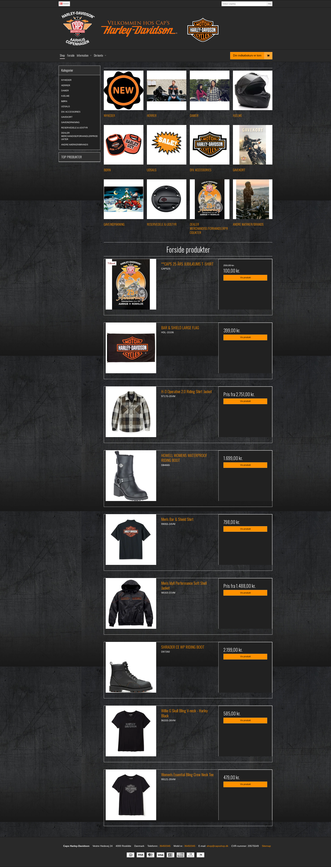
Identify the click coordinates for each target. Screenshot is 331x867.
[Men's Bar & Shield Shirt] (131, 541)
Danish (65, 4)
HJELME (65, 96)
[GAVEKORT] (252, 145)
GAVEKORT (66, 117)
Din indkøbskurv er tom (247, 55)
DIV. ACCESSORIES (70, 112)
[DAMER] (209, 90)
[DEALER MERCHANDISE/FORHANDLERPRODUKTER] (209, 199)
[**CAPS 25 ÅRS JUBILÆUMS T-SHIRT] (131, 286)
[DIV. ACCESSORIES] (209, 145)
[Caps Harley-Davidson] (165, 28)
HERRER (65, 85)
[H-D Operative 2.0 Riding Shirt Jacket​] (131, 413)
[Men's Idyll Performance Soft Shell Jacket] (131, 605)
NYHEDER (66, 80)
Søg (269, 4)
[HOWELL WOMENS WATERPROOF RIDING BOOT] (131, 477)
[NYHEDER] (123, 90)
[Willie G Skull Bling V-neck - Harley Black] (131, 733)
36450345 (164, 846)
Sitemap (266, 846)
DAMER (65, 90)
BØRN (64, 101)
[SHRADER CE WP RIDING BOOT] (131, 669)
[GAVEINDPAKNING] (123, 199)
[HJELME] (252, 90)
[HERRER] (166, 90)
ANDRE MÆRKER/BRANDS (74, 144)
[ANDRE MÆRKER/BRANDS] (252, 199)
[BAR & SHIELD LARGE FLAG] (131, 350)
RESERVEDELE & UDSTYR (74, 128)
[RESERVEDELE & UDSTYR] (166, 199)
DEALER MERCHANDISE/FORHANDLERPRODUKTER (79, 136)
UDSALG (65, 106)
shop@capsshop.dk (217, 846)
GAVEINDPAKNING (70, 122)
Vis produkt (245, 277)
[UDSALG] (166, 145)
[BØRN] (123, 145)
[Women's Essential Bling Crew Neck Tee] (131, 796)
